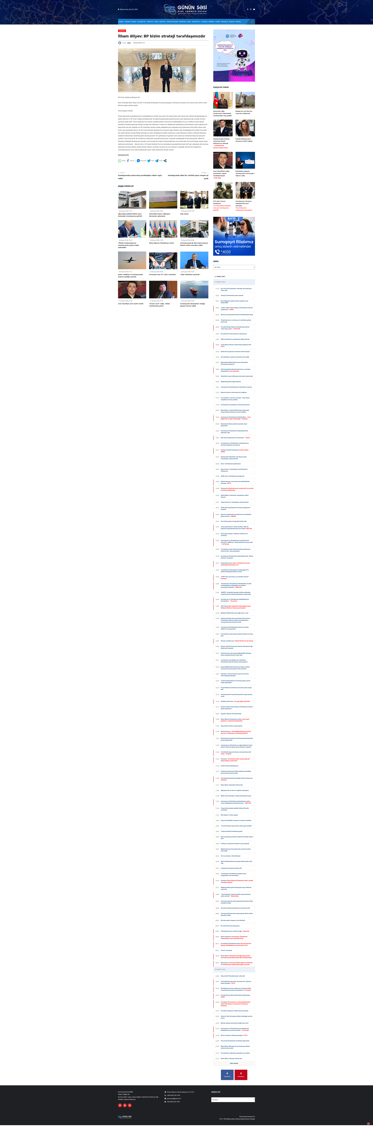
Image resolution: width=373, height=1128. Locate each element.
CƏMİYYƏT (150, 21)
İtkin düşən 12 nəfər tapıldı (229, 815)
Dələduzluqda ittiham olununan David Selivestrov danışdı (221, 143)
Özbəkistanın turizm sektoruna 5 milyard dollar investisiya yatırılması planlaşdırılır (236, 989)
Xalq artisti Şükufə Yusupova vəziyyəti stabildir (236, 820)
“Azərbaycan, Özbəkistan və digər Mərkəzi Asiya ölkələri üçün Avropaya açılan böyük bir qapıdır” (236, 746)
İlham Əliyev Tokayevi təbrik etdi (231, 1058)
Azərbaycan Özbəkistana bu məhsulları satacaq (236, 387)
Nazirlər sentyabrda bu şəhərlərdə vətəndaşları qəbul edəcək (236, 515)
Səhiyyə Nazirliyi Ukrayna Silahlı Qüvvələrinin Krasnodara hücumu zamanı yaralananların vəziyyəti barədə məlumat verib (235, 620)
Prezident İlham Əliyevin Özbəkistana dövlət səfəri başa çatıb (235, 328)
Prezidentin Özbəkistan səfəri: (236, 944)
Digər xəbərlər (234, 1063)
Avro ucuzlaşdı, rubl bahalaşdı (230, 856)
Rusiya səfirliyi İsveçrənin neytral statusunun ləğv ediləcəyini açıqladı (237, 647)
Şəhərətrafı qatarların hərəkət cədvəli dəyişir (235, 351)
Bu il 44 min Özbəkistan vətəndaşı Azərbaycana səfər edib (236, 289)
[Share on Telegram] (159, 160)
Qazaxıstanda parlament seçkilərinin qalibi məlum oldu (237, 837)
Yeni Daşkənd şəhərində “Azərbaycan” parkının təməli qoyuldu (236, 982)
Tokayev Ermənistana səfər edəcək (232, 295)
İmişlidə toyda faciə (235, 701)
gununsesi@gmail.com (174, 1098)
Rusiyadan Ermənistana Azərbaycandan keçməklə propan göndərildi (237, 739)
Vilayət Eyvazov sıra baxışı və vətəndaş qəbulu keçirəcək (236, 321)
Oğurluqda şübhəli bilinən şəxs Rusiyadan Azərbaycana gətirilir (234, 363)
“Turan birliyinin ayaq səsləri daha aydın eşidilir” (236, 826)
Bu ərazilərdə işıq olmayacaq (230, 926)
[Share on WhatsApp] (121, 160)
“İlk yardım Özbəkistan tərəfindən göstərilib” (235, 1041)
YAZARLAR (204, 21)
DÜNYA (156, 21)
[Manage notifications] (368, 1123)
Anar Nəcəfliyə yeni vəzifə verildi (130, 304)
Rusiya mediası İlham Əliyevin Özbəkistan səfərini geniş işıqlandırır (237, 707)
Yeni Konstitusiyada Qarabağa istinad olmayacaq (237, 779)
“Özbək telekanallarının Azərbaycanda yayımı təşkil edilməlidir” (128, 245)
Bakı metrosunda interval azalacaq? (235, 437)
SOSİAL (189, 21)
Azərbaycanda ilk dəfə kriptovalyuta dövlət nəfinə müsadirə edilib (237, 902)
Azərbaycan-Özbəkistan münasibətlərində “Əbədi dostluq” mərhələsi (237, 557)
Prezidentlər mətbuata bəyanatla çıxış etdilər (235, 1053)
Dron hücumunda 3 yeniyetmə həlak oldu (234, 521)
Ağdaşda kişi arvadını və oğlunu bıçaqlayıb (235, 790)
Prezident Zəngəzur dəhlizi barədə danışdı (234, 1011)
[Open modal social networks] (165, 160)
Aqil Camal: (184, 214)
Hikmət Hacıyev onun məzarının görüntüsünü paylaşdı (235, 482)
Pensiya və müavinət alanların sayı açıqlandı (235, 843)
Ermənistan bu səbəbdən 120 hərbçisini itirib (235, 404)
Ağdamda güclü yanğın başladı (231, 381)
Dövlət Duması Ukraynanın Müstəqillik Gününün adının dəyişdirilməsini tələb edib (236, 654)
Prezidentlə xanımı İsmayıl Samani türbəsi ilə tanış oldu (237, 635)
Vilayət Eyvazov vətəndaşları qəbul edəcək (235, 502)
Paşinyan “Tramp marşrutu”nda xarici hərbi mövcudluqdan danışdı (235, 674)
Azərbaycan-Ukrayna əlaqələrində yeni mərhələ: (244, 205)
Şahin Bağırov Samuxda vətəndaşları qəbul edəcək (234, 496)
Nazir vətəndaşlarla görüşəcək (231, 463)
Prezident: (235, 1003)
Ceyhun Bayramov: (235, 564)
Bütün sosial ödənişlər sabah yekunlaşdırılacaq (236, 796)
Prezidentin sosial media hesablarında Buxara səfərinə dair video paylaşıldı (235, 550)
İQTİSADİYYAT (142, 21)
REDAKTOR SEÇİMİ (172, 21)
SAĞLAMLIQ (224, 21)
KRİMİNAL (211, 21)
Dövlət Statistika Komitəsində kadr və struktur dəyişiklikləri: (235, 370)
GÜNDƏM (127, 21)
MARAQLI (238, 21)
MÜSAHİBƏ (182, 21)
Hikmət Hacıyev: (236, 732)
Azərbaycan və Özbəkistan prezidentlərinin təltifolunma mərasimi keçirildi (235, 1029)
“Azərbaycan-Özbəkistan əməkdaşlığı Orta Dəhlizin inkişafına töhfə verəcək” (235, 571)
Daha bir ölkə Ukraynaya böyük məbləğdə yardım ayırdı (236, 1017)
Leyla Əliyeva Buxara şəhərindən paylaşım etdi (236, 345)
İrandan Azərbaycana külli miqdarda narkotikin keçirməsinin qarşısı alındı (236, 772)
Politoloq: (237, 881)
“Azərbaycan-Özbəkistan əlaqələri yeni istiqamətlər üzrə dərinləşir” (233, 874)
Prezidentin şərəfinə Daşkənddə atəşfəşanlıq (236, 996)
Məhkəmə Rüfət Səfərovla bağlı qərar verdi (234, 613)
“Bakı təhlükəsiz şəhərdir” (190, 274)
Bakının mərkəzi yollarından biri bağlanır (234, 392)
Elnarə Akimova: (234, 937)
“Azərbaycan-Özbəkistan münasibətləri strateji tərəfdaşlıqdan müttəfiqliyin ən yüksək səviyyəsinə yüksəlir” (236, 585)
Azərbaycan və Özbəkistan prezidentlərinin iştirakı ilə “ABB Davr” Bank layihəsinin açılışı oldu (237, 542)
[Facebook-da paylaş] (130, 160)
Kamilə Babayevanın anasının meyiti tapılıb (244, 140)
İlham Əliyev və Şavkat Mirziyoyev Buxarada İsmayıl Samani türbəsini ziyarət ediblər (235, 411)
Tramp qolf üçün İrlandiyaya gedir (232, 831)
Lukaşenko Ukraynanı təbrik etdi (231, 868)
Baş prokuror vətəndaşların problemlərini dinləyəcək (234, 470)
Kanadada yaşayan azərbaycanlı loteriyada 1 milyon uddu (245, 173)
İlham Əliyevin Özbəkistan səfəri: (161, 243)
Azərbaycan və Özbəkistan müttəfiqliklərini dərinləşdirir (235, 600)
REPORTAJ (163, 21)
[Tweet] (150, 160)
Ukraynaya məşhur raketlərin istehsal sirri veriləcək (234, 534)
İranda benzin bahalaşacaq (229, 766)
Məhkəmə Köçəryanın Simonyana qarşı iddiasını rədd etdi (236, 888)
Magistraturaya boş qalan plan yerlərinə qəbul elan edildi (236, 850)
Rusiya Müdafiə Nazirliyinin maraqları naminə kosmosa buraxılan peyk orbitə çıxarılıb (235, 668)
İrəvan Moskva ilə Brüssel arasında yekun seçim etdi (236, 688)
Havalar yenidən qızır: (237, 641)
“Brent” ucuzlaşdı (226, 950)
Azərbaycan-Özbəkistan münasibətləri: (236, 418)
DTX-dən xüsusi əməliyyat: (222, 205)
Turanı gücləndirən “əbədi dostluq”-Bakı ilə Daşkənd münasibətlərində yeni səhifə (236, 527)
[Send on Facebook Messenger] (141, 160)
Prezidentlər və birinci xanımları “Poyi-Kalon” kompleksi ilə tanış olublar (235, 398)
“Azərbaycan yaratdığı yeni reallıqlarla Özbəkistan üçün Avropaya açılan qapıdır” (234, 661)
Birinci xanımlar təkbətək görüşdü (234, 1035)
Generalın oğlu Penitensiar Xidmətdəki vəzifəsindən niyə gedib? (222, 113)
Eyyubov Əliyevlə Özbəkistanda (231, 713)
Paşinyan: (237, 489)
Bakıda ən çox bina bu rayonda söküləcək (244, 112)
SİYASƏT (133, 21)
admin (129, 43)
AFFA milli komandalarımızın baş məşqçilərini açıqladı (235, 508)
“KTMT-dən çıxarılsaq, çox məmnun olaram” (235, 577)
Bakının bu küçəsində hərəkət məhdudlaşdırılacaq (237, 314)
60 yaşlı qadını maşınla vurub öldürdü (233, 920)
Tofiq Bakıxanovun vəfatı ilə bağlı (235, 931)
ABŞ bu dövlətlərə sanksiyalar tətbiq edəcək (235, 339)
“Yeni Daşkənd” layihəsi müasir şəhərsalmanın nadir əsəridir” (236, 895)
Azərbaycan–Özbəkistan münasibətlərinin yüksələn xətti (234, 431)
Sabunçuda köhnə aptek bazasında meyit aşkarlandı (234, 424)
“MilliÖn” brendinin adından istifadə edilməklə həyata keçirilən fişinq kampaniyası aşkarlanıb (236, 593)
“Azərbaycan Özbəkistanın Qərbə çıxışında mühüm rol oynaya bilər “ (235, 628)
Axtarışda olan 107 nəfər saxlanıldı (162, 274)
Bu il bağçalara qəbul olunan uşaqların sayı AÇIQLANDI (234, 302)
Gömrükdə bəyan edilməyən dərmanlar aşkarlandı (237, 376)
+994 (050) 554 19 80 (173, 1095)
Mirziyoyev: (236, 963)
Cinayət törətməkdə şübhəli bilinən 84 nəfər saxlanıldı (235, 809)
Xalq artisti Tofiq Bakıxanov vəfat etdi (233, 976)
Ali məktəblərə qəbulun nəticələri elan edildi (235, 357)
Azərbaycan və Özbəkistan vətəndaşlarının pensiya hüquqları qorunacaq (235, 444)
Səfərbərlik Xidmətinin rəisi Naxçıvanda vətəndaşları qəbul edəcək (234, 457)
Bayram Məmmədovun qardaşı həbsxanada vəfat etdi (236, 862)
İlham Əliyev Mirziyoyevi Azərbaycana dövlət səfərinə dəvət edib (235, 1047)
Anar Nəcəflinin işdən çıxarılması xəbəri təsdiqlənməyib (221, 174)
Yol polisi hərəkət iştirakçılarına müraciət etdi (235, 908)
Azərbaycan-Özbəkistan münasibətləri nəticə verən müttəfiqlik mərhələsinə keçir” (236, 802)
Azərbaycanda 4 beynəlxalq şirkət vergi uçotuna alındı (236, 695)
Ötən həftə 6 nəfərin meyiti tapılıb (231, 726)
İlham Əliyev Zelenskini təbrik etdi (232, 785)
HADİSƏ (217, 21)
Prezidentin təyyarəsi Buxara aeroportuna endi (236, 753)
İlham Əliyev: (236, 956)
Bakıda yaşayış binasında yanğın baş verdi (234, 1023)
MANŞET (121, 21)
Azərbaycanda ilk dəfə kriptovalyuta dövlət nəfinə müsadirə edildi (237, 914)
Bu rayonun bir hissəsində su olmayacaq (234, 334)
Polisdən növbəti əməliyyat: (235, 451)
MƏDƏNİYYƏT (196, 21)
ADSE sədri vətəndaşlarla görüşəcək (232, 476)
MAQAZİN (232, 21)
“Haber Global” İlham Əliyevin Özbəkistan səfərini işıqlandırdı (237, 308)
